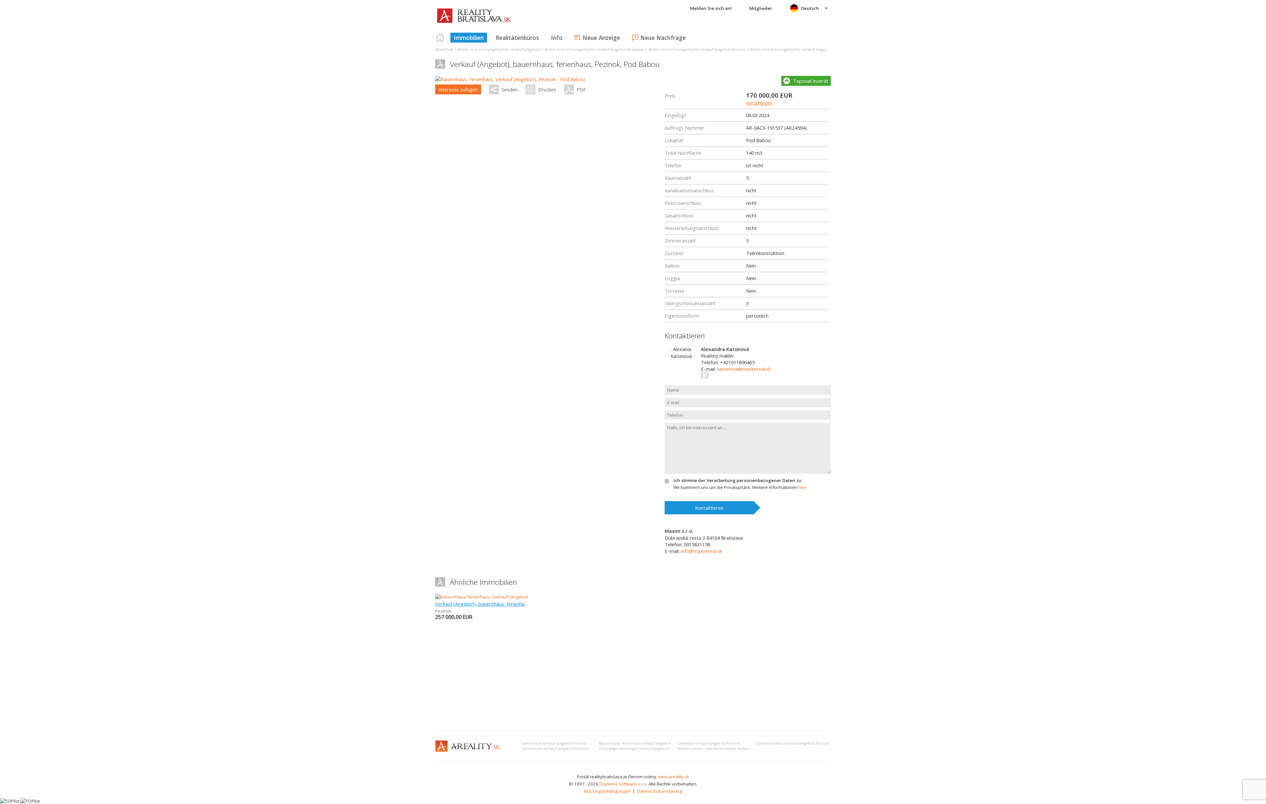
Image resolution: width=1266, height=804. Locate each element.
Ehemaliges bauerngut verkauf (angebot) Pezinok (641, 748)
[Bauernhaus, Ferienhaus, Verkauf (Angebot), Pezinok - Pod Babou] (510, 79)
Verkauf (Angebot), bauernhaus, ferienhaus (481, 603)
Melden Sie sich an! (711, 8)
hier (802, 487)
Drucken (547, 89)
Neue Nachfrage (663, 38)
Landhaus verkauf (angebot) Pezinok (709, 743)
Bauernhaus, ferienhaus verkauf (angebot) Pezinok (643, 743)
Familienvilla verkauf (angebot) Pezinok (555, 748)
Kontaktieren (709, 507)
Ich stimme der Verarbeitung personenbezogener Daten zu (737, 480)
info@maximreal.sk (701, 551)
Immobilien (469, 38)
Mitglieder (760, 8)
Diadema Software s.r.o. (623, 784)
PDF (581, 89)
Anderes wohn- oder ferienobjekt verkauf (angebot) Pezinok (730, 748)
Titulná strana (440, 38)
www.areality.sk (673, 777)
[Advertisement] (633, 676)
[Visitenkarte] (705, 375)
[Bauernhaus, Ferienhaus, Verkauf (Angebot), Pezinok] (488, 597)
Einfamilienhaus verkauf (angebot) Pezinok (792, 743)
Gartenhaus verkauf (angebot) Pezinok (554, 743)
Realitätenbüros (517, 38)
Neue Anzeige (601, 38)
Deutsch (810, 8)
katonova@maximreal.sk (743, 369)
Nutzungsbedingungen (607, 791)
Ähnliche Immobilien (483, 582)
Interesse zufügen (458, 89)
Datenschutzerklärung (659, 791)
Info (556, 38)
